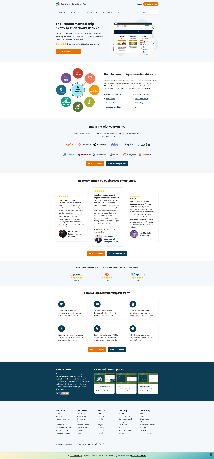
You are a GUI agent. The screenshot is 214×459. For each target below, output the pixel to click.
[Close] (211, 454)
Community (106, 12)
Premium (101, 416)
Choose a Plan (151, 4)
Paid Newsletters (141, 99)
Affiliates (143, 422)
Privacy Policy (144, 430)
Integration (101, 425)
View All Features (117, 350)
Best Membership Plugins (65, 427)
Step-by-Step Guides (63, 433)
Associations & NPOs (113, 94)
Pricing (119, 12)
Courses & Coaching (113, 107)
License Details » (61, 389)
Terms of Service (146, 433)
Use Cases (73, 12)
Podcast (79, 430)
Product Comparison (63, 419)
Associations (81, 413)
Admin (100, 422)
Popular (100, 419)
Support (121, 413)
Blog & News (110, 99)
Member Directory (142, 94)
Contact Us (122, 433)
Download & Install (125, 419)
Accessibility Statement (148, 425)
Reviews (58, 422)
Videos (79, 433)
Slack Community (125, 430)
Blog (120, 427)
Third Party (101, 430)
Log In (139, 4)
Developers (123, 425)
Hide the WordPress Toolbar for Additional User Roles (103, 389)
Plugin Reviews (76, 275)
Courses (79, 422)
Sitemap (143, 427)
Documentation (89, 12)
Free (99, 413)
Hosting (121, 422)
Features (60, 12)
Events (142, 416)
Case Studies (60, 425)
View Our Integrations (117, 164)
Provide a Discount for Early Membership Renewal (125, 389)
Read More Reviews (117, 254)
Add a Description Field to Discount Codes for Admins (146, 389)
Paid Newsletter (82, 427)
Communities (111, 103)
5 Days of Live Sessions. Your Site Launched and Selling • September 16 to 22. (108, 456)
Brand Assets (144, 419)
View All (100, 433)
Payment (101, 427)
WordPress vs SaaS (62, 430)
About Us (143, 413)
